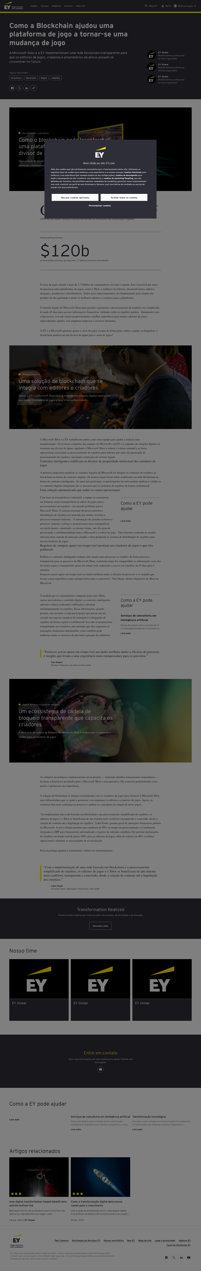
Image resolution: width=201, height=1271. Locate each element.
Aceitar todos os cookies (124, 197)
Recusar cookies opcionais (75, 197)
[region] (100, 179)
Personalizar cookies (100, 205)
